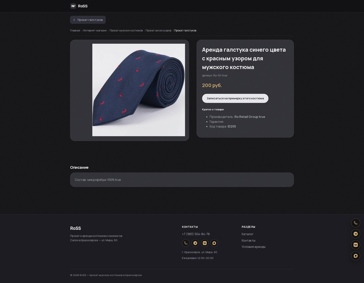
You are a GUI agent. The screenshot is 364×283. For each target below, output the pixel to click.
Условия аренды (253, 247)
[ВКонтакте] (205, 243)
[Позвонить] (186, 243)
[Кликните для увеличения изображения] (138, 90)
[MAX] (214, 243)
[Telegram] (195, 243)
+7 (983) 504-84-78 (196, 234)
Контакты (248, 240)
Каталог (247, 234)
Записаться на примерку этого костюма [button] (235, 98)
